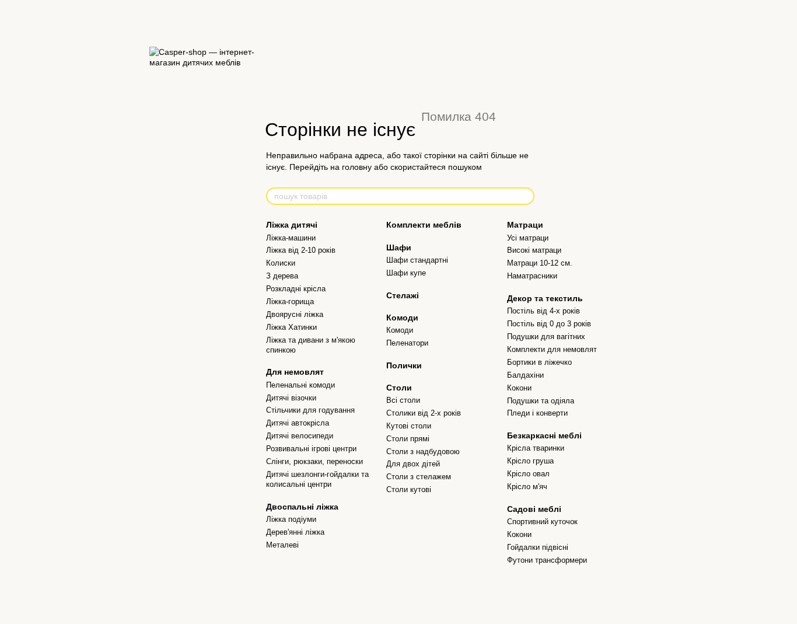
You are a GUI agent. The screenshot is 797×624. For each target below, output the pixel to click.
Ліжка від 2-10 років (300, 250)
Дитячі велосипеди (299, 435)
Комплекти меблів (424, 224)
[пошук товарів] (525, 196)
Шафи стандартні (417, 260)
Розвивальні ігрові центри (311, 448)
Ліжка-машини (291, 237)
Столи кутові (408, 489)
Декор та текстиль (545, 298)
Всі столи (403, 400)
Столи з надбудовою (423, 451)
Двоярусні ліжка (294, 314)
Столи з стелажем (418, 476)
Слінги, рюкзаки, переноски (314, 461)
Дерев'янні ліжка (295, 532)
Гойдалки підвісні (537, 547)
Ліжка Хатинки (291, 327)
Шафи (398, 247)
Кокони (519, 388)
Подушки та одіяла (540, 400)
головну (357, 167)
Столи (399, 387)
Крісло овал (528, 473)
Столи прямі (407, 438)
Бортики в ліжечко (539, 362)
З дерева (282, 275)
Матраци (525, 224)
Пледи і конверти (537, 413)
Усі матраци (527, 237)
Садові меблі (534, 509)
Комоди (402, 317)
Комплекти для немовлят (552, 349)
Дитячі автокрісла (297, 423)
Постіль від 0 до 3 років (549, 323)
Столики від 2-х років (423, 413)
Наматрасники (532, 275)
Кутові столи (408, 425)
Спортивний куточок (542, 521)
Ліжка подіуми (291, 519)
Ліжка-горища (290, 301)
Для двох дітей (413, 463)
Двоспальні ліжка (302, 506)
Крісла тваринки (535, 448)
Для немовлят (295, 372)
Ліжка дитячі (291, 224)
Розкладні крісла (296, 288)
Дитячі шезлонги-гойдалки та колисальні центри (317, 479)
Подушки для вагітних (546, 336)
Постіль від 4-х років (543, 310)
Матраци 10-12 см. (539, 263)
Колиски (280, 263)
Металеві (282, 545)
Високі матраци (534, 250)
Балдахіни (525, 375)
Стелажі (402, 295)
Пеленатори (407, 343)
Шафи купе (406, 273)
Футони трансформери (547, 560)
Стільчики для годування (310, 410)
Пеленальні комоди (300, 385)
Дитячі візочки (291, 397)
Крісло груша (530, 460)
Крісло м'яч (527, 486)
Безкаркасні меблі (544, 435)
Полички (404, 365)
